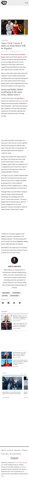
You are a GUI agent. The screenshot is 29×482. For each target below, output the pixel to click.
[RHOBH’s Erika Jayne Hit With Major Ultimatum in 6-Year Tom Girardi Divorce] (6, 318)
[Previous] (21, 373)
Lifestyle (4, 295)
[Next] (25, 373)
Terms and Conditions (15, 454)
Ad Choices (25, 450)
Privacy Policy (5, 454)
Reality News (17, 320)
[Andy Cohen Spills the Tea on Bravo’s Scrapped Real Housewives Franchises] (6, 326)
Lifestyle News (14, 295)
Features (15, 366)
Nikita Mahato (15, 51)
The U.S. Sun (21, 101)
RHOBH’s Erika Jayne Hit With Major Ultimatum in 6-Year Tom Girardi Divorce (20, 317)
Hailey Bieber (6, 292)
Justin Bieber (16, 292)
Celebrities (4, 40)
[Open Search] (25, 3)
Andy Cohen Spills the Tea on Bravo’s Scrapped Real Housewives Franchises (20, 325)
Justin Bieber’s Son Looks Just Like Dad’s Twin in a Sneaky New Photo (11, 392)
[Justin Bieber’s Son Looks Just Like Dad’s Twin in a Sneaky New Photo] (12, 383)
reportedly (10, 175)
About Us (3, 450)
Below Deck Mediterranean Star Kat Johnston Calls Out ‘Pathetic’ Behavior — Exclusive (20, 362)
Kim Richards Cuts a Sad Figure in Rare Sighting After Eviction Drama (19, 354)
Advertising (17, 450)
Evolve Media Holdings (21, 462)
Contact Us (10, 450)
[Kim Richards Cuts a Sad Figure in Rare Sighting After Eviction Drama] (6, 355)
